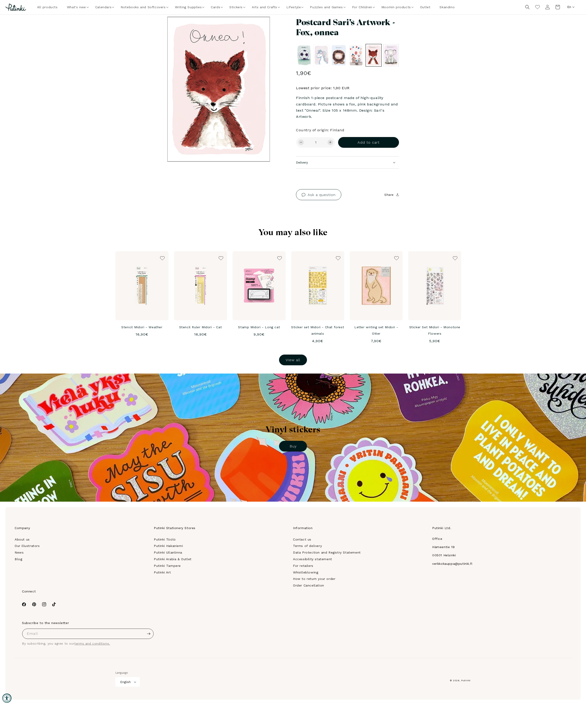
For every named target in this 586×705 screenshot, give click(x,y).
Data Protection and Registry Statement (327, 552)
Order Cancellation (308, 585)
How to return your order (314, 579)
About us (22, 539)
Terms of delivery (307, 546)
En (569, 7)
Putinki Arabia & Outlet (173, 559)
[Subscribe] (149, 633)
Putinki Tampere (167, 566)
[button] (76, 7)
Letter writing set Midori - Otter (376, 330)
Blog (18, 559)
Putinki (466, 680)
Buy (293, 446)
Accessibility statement (312, 559)
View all (293, 360)
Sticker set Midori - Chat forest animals (317, 330)
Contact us (302, 539)
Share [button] (389, 194)
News (19, 552)
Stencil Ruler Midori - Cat (200, 327)
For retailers (303, 566)
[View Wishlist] (537, 7)
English (125, 682)
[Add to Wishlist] (260, 26)
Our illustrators (27, 546)
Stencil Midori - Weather (141, 327)
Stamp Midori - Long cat (259, 327)
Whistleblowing (305, 572)
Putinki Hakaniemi (168, 546)
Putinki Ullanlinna (168, 552)
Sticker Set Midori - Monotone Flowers (434, 330)
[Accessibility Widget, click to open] (6, 698)
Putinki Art (162, 572)
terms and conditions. (92, 643)
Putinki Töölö (165, 539)
